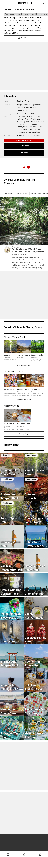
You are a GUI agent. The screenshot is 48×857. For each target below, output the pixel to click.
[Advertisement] (24, 66)
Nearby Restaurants (24, 399)
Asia (6, 14)
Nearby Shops (24, 434)
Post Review (25, 38)
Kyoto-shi (33, 14)
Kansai (19, 14)
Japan (12, 14)
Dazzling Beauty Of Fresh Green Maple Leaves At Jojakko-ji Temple (28, 252)
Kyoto (26, 14)
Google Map (22, 110)
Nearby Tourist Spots (24, 365)
